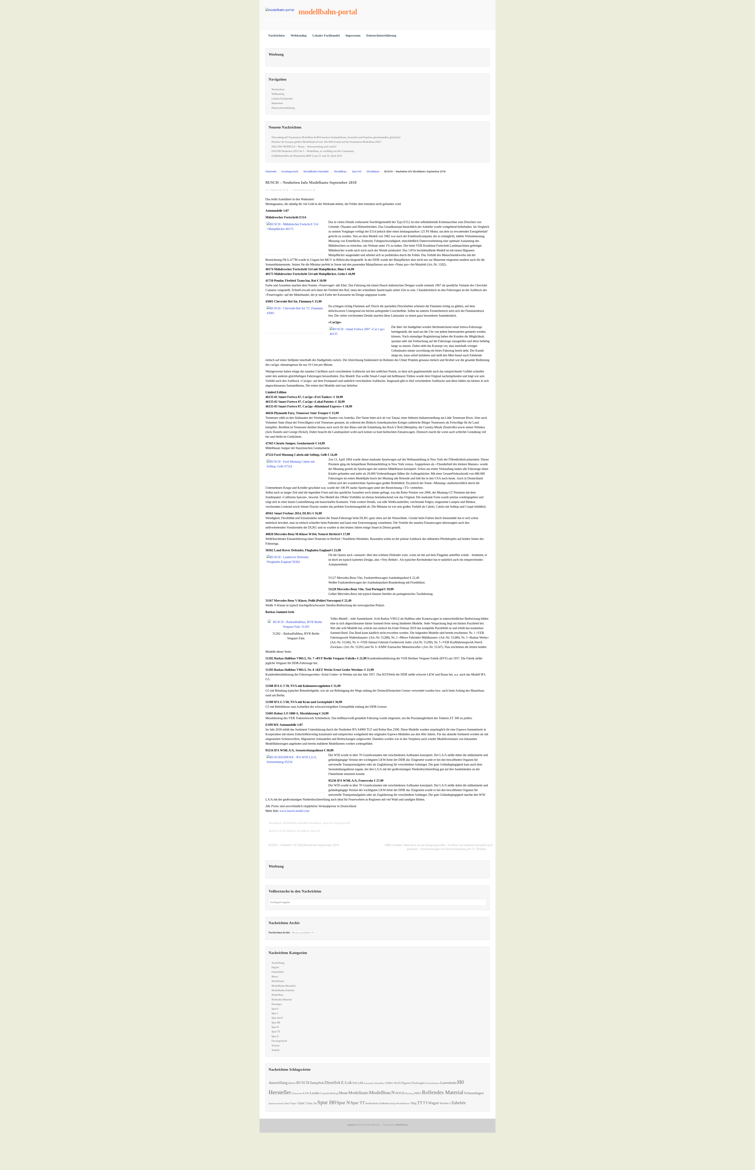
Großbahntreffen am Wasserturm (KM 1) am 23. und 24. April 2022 (307, 155)
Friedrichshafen (432, 1083)
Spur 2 (302, 1103)
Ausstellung (278, 962)
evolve (350, 1125)
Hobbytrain (297, 1093)
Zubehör (458, 1102)
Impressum (352, 35)
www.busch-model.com (294, 810)
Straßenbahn (372, 1103)
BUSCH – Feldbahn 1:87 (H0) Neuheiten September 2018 (304, 845)
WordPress (402, 1125)
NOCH (399, 1093)
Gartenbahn (278, 971)
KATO (306, 1093)
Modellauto (373, 171)
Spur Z (275, 1036)
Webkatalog (299, 35)
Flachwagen (418, 1083)
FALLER (358, 1083)
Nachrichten (276, 35)
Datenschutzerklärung (381, 35)
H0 (280, 830)
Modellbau (340, 171)
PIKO (417, 1093)
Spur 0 (275, 1008)
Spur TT (276, 1031)
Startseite (270, 171)
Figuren (406, 1083)
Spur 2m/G (277, 1017)
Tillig (413, 1103)
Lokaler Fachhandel (326, 35)
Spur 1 (275, 1013)
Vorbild (275, 1050)
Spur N (275, 1027)
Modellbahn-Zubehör (283, 990)
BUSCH (273, 830)
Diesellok (333, 1082)
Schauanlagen (474, 1093)
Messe (275, 976)
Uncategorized (289, 171)
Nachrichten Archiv (279, 932)
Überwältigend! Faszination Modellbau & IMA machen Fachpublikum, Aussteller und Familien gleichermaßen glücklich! (336, 137)
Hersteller (280, 1092)
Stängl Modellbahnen (400, 1103)
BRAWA (292, 1083)
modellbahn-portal (327, 11)
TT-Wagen (431, 1103)
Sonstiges (277, 1004)
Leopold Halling (329, 1093)
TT (419, 1102)
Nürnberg (409, 1093)
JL (314, 189)
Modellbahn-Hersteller (316, 171)
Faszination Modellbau (374, 1083)
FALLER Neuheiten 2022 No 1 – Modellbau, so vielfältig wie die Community (313, 151)
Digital (275, 967)
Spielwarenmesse (276, 1103)
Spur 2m (312, 1103)
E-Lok (346, 1082)
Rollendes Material (282, 999)
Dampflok (317, 1083)
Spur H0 (356, 171)
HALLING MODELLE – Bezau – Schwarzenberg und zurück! (304, 146)
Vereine (276, 1045)
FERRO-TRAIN (393, 1083)
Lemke (315, 1093)
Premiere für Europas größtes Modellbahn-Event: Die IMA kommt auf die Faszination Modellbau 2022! (326, 141)
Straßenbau (384, 1103)
